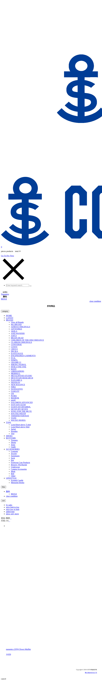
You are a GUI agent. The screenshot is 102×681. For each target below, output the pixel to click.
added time (10, 512)
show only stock (12, 514)
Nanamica (5, 294)
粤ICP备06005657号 (91, 672)
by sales (9, 505)
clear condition (95, 301)
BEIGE (4, 299)
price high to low (12, 507)
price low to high (12, 509)
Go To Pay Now (7, 256)
